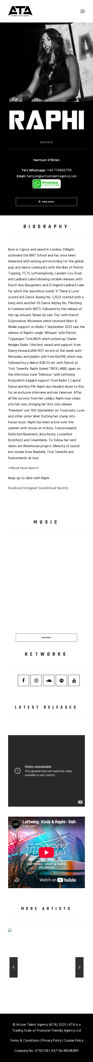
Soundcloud (47, 488)
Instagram (30, 488)
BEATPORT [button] (46, 637)
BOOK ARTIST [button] (48, 202)
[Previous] (13, 977)
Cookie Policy (73, 1040)
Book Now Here (23, 468)
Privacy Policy (51, 1040)
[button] (82, 11)
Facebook (15, 488)
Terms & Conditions (25, 1040)
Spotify (62, 488)
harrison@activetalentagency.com (52, 176)
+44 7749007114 (59, 170)
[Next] (79, 977)
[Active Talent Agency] (46, 11)
